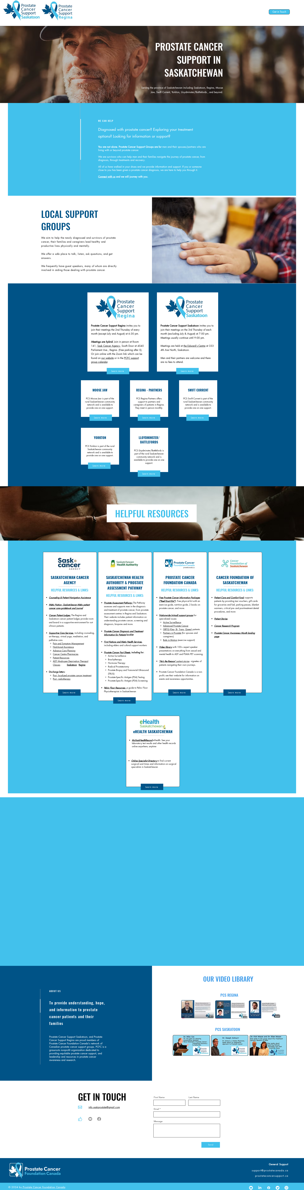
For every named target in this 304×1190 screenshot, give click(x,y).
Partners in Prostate (172, 632)
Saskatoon (72, 664)
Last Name (194, 1097)
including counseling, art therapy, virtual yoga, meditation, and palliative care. (72, 636)
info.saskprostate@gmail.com (104, 1107)
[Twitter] (277, 1188)
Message (158, 1121)
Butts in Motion (170, 640)
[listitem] (69, 624)
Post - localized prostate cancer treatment (72, 675)
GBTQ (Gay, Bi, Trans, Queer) (177, 629)
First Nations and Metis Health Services (123, 641)
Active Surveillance (172, 622)
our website (107, 358)
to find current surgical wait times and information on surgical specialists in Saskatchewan (153, 763)
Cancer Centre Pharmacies (65, 654)
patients (196, 629)
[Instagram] (286, 1188)
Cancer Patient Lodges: (60, 615)
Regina (82, 664)
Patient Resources (61, 657)
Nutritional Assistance (63, 646)
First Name (159, 1097)
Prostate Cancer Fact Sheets (117, 652)
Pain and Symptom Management (68, 643)
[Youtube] (90, 1119)
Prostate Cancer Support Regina (108, 325)
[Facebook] (99, 1119)
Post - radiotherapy (61, 678)
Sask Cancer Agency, (109, 346)
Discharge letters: (57, 671)
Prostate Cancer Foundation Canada (43, 1187)
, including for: (137, 652)
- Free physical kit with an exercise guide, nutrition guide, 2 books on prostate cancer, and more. (179, 605)
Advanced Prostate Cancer (175, 625)
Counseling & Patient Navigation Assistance (70, 597)
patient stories (174, 661)
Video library (165, 646)
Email (156, 1109)
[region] (100, 398)
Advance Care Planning (64, 650)
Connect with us (106, 176)
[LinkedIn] (260, 1188)
